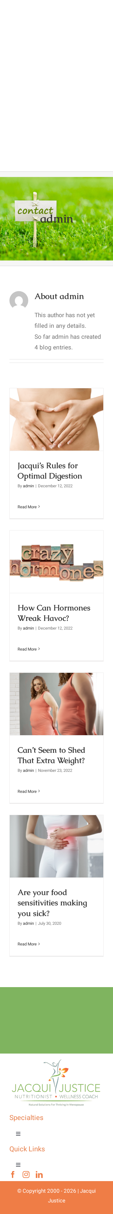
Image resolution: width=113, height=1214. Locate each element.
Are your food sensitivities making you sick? (56, 830)
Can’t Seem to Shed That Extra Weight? (56, 693)
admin (28, 486)
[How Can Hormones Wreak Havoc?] (56, 562)
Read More (27, 507)
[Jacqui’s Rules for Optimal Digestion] (56, 419)
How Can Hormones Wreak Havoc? (56, 550)
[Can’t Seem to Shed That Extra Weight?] (56, 704)
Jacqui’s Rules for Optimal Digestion (56, 408)
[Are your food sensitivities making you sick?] (56, 846)
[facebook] (12, 1174)
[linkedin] (39, 1174)
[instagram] (26, 1174)
